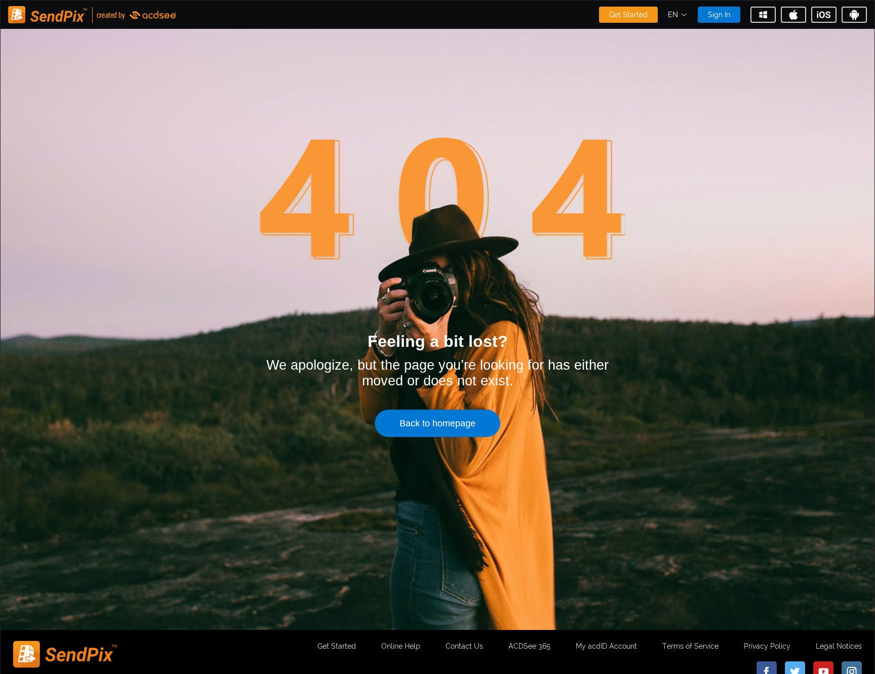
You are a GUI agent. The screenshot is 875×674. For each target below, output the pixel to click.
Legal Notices (839, 646)
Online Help (400, 646)
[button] (678, 15)
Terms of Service (690, 646)
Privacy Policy (767, 646)
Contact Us (464, 646)
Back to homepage (437, 423)
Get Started (628, 15)
